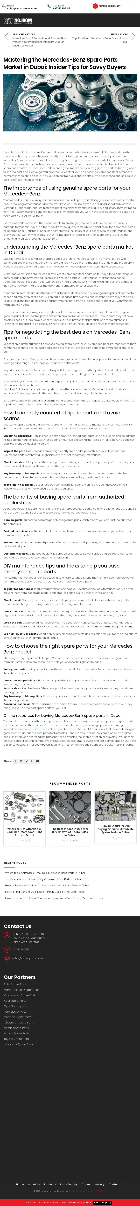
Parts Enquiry (102, 1202)
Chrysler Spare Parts (17, 1017)
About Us (34, 1184)
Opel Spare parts (15, 1006)
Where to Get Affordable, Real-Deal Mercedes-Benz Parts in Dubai (24, 832)
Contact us (116, 1184)
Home (20, 1184)
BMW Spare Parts (15, 984)
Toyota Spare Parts (17, 1039)
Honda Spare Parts (16, 1033)
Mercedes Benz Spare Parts (22, 990)
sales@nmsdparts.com (27, 958)
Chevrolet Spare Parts (19, 1022)
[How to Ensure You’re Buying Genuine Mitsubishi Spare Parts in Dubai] (115, 807)
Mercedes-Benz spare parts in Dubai (26, 729)
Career (86, 1184)
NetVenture (100, 1191)
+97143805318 (21, 949)
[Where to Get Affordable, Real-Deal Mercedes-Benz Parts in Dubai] (24, 809)
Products (50, 1184)
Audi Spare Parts (15, 1001)
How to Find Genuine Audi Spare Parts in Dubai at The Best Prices (44, 891)
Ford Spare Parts (15, 1012)
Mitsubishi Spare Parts (18, 1044)
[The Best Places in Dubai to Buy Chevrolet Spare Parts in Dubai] (70, 809)
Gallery (99, 1184)
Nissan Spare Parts (16, 1028)
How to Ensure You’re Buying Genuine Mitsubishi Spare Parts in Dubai (116, 829)
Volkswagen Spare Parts (20, 995)
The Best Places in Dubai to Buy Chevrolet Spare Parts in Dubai (70, 832)
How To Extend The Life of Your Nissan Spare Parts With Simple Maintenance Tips (54, 898)
